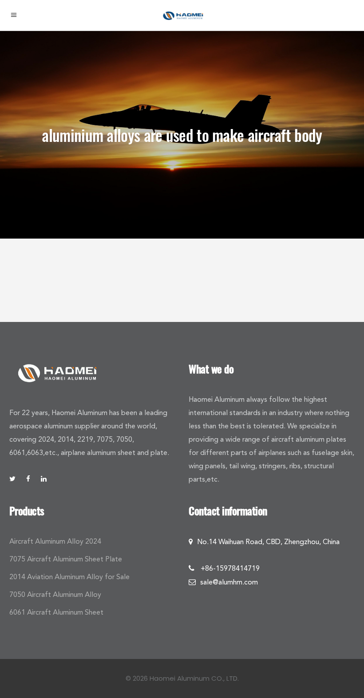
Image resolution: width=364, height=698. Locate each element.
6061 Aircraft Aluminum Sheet (56, 612)
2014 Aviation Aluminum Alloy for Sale (69, 577)
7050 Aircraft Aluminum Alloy (55, 594)
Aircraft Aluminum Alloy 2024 (55, 541)
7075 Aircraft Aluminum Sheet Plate (65, 559)
